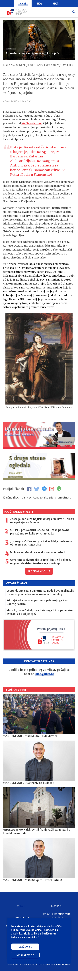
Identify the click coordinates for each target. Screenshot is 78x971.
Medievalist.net (31, 123)
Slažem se (25, 946)
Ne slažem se (25, 955)
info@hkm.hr (44, 674)
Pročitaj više (36, 571)
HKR (56, 3)
